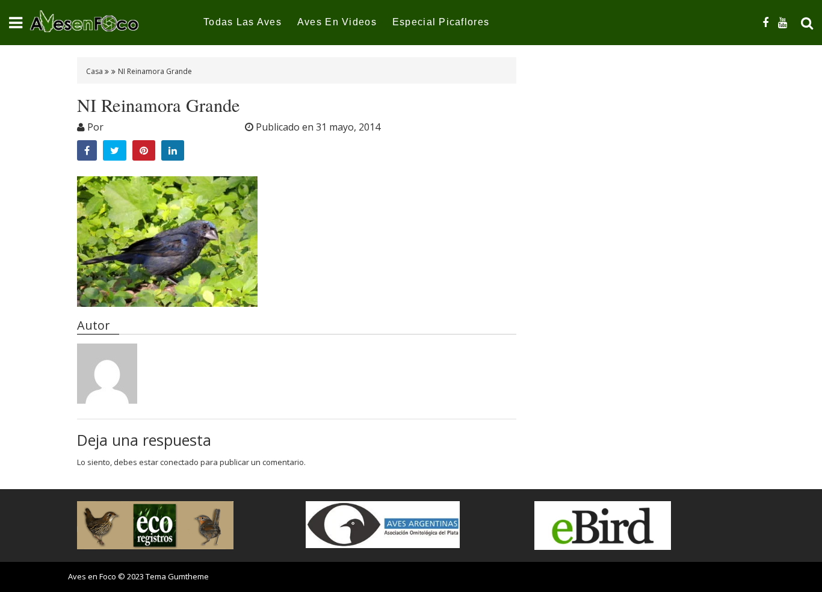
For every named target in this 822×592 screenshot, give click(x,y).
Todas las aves (242, 22)
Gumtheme (188, 576)
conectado (179, 462)
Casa (95, 71)
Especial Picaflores (440, 22)
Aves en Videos (337, 22)
